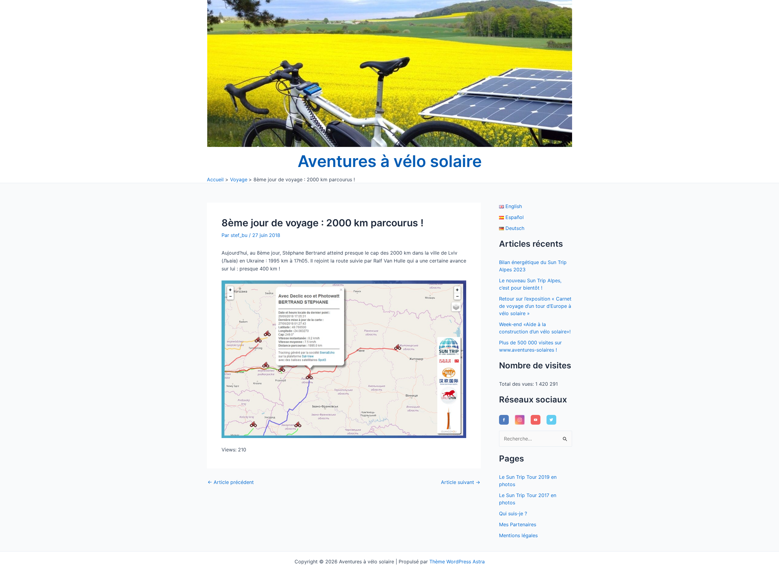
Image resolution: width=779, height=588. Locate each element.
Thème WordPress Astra (457, 561)
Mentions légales (518, 535)
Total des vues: (517, 384)
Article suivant (460, 482)
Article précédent (231, 482)
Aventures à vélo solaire (390, 161)
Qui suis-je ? (513, 513)
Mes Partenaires (517, 524)
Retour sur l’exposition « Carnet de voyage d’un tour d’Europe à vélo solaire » (535, 306)
